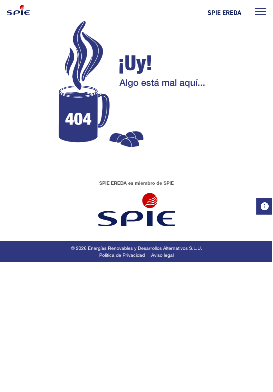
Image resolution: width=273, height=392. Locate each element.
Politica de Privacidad (122, 255)
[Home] (18, 10)
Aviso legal (162, 255)
